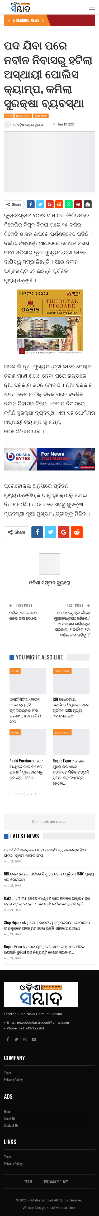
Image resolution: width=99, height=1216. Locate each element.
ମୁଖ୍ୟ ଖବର (40, 116)
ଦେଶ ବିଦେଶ (62, 671)
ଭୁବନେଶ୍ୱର (23, 116)
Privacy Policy (13, 1079)
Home (7, 1111)
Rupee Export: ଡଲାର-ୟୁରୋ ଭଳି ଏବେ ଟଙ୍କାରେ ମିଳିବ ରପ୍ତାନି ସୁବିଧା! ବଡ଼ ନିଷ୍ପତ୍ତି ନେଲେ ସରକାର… (44, 949)
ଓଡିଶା (9, 116)
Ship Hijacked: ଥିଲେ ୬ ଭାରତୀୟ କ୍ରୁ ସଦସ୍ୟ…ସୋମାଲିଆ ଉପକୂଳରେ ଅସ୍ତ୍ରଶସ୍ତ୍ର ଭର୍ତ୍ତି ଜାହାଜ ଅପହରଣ (47, 925)
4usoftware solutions (61, 1208)
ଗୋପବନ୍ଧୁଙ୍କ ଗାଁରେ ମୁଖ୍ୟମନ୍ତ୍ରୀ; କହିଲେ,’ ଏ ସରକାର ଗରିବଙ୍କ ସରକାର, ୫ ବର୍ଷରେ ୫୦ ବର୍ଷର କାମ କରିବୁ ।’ (72, 623)
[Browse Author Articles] (49, 564)
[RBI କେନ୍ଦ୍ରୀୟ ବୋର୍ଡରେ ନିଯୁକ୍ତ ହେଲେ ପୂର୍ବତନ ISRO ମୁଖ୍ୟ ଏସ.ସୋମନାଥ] (71, 681)
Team (7, 1072)
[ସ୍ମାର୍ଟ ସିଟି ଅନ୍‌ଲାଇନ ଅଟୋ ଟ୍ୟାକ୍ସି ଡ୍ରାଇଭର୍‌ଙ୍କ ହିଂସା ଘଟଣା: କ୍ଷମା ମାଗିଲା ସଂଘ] (28, 681)
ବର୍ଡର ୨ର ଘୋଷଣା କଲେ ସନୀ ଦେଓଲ (23, 615)
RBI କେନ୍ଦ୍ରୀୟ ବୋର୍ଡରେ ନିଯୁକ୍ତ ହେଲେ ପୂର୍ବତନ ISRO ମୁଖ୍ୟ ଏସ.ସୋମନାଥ (49, 876)
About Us (10, 1118)
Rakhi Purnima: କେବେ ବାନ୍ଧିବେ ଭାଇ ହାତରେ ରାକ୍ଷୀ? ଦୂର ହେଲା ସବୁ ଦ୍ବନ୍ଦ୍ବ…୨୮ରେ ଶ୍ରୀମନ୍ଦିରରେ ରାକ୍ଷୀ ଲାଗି (47, 900)
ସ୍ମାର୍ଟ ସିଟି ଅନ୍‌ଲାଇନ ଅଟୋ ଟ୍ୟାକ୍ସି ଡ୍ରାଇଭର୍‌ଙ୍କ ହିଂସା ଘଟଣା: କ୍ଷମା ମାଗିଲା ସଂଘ (45, 852)
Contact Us (11, 1125)
